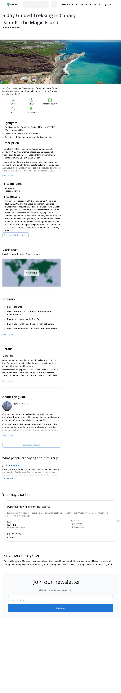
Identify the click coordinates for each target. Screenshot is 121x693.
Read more (7, 175)
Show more (7, 478)
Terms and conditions (41, 689)
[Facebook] (62, 677)
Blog (62, 670)
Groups (29, 33)
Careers (6, 690)
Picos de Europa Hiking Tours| (36, 593)
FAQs (34, 683)
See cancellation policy (15, 235)
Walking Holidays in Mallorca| (17, 589)
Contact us (36, 676)
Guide (60, 33)
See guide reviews (32, 444)
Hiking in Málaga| (40, 589)
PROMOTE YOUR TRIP (103, 670)
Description (18, 33)
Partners (6, 677)
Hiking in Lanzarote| (82, 589)
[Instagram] (70, 677)
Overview (5, 33)
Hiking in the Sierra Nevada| (64, 593)
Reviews (70, 33)
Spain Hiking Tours (104, 593)
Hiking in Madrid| (13, 593)
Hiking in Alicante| (86, 593)
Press (5, 683)
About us (6, 670)
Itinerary (51, 33)
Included (40, 33)
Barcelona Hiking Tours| (60, 589)
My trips (107, 4)
